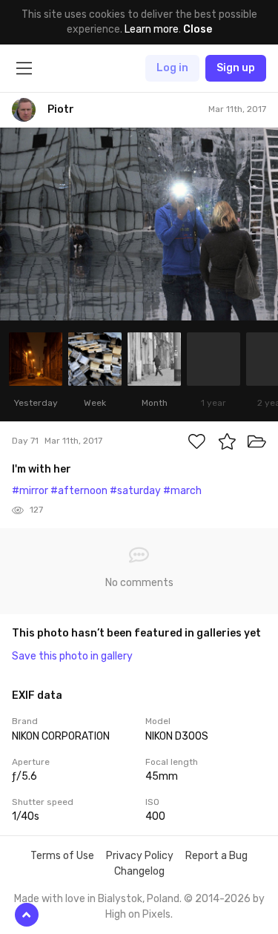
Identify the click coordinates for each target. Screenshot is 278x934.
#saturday (135, 490)
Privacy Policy (139, 855)
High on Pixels (138, 914)
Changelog (139, 871)
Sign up (235, 68)
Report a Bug (216, 855)
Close (197, 29)
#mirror (30, 490)
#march (182, 490)
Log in (172, 68)
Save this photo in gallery (72, 656)
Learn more (152, 29)
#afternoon (78, 490)
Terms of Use (62, 855)
